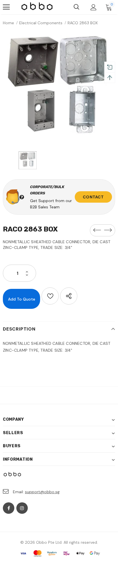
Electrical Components (40, 22)
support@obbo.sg (42, 491)
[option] (59, 90)
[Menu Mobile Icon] (6, 7)
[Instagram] (22, 508)
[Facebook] (8, 508)
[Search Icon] (76, 7)
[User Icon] (94, 7)
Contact (93, 197)
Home (8, 22)
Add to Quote (21, 299)
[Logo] (37, 7)
